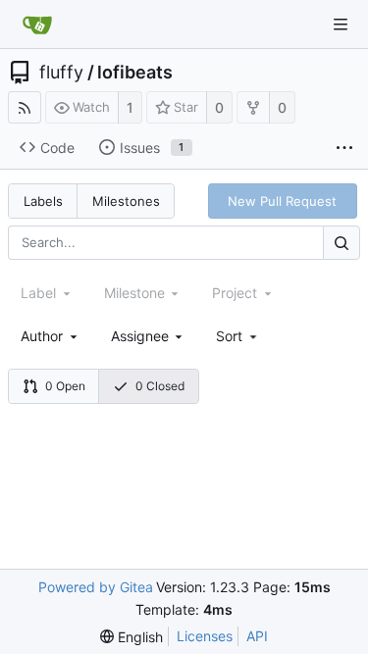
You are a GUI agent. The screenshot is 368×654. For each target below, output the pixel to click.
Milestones (126, 201)
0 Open (65, 385)
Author (42, 335)
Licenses (205, 636)
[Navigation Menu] (340, 24)
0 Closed (159, 385)
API (257, 636)
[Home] (37, 24)
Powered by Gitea (95, 587)
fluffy (61, 72)
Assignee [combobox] (140, 335)
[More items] (344, 148)
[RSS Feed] (24, 107)
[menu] (238, 336)
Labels (43, 201)
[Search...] (341, 243)
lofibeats (135, 72)
